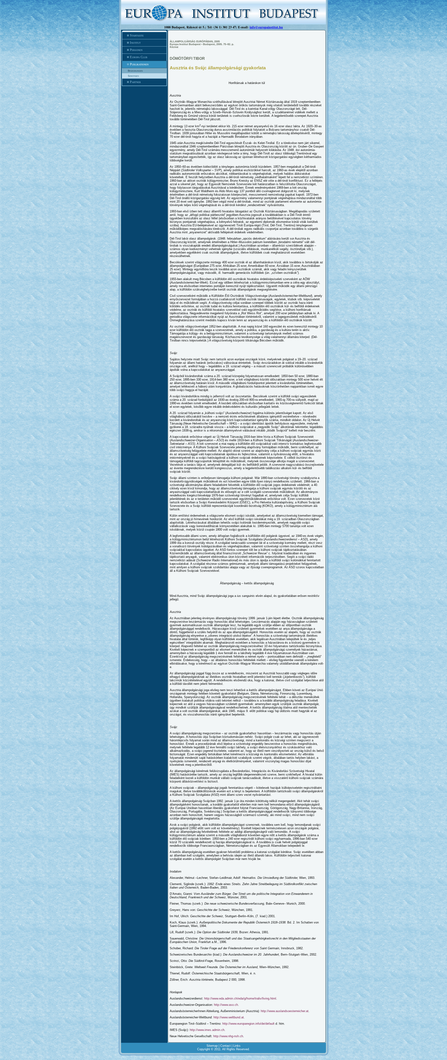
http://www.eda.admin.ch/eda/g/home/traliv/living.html (240, 998)
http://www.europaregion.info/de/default (248, 1023)
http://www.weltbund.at (228, 1017)
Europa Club (138, 57)
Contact (225, 1045)
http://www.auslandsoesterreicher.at (284, 1011)
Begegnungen (135, 70)
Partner (135, 82)
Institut (135, 42)
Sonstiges (133, 75)
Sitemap (212, 1045)
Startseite (137, 35)
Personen (136, 50)
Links (236, 1045)
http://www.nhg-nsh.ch (228, 1036)
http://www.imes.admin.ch (207, 1030)
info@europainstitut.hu (266, 27)
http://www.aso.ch (226, 1004)
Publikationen (139, 64)
